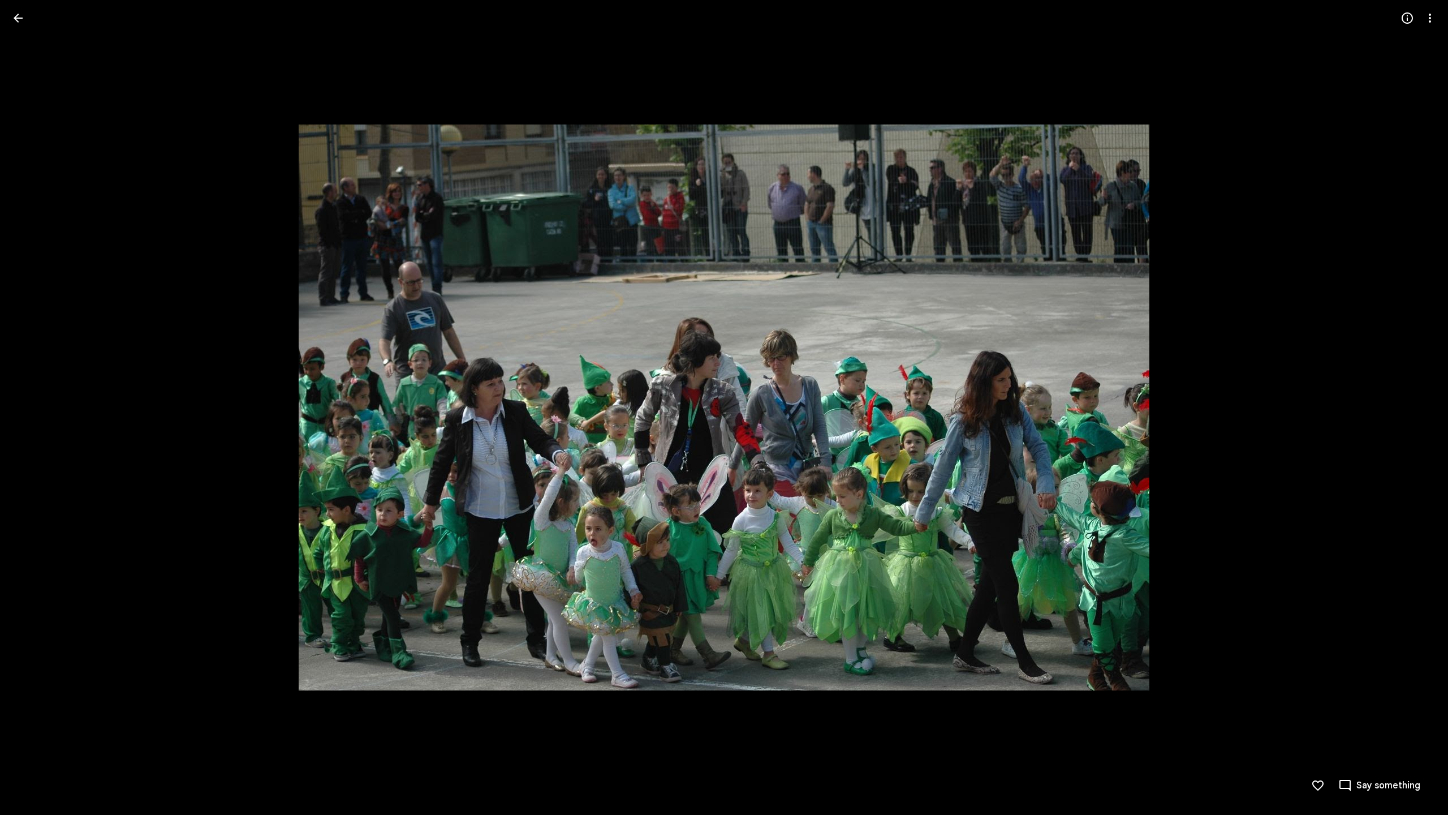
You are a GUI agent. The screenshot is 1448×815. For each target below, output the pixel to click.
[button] (32, 407)
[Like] (1318, 785)
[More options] (1430, 18)
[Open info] (1407, 18)
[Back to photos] (18, 18)
